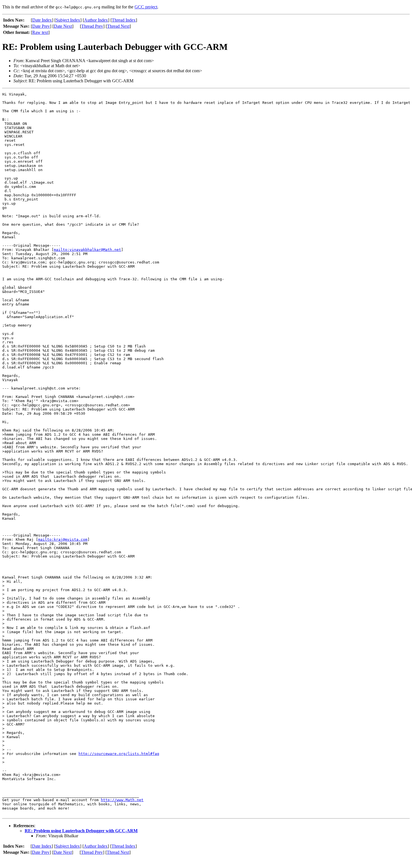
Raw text (40, 32)
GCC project (146, 6)
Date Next (63, 26)
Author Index (96, 20)
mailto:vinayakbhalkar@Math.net (87, 250)
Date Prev (41, 26)
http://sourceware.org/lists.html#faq (118, 754)
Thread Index (124, 20)
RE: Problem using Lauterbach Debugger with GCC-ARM (81, 830)
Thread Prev (92, 26)
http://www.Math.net (122, 800)
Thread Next (118, 26)
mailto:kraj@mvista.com (62, 539)
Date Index (42, 20)
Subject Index (68, 20)
